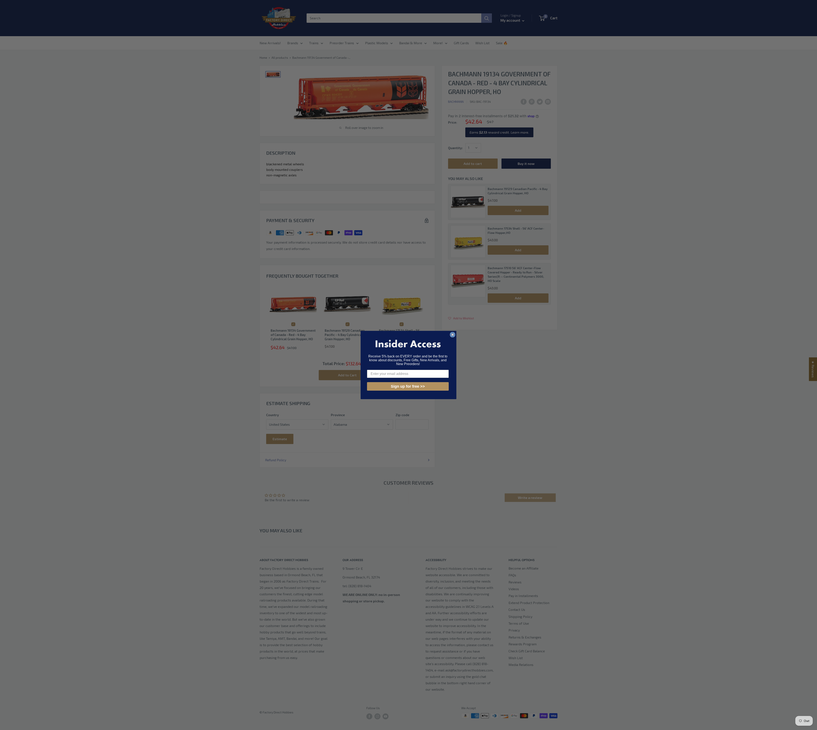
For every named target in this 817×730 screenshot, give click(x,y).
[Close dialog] (452, 335)
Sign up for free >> (408, 386)
